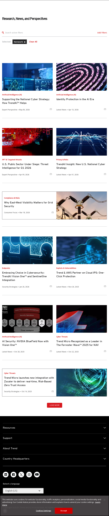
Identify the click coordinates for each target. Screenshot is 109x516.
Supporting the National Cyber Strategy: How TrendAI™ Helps (26, 101)
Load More (54, 405)
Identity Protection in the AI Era (75, 99)
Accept (63, 510)
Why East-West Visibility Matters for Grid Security (28, 204)
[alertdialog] (54, 505)
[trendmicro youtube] (37, 474)
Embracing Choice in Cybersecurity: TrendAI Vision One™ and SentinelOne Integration (24, 276)
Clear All (33, 42)
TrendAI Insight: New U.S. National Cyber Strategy (80, 166)
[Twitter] (21, 474)
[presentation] (27, 77)
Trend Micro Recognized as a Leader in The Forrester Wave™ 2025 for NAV (79, 343)
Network (18, 41)
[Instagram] (29, 474)
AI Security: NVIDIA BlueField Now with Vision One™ (25, 343)
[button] (24, 42)
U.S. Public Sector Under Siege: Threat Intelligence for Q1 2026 (25, 166)
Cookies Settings (43, 510)
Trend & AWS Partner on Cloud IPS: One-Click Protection (80, 274)
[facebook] (13, 474)
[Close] (104, 500)
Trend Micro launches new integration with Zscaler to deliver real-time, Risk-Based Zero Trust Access (29, 381)
